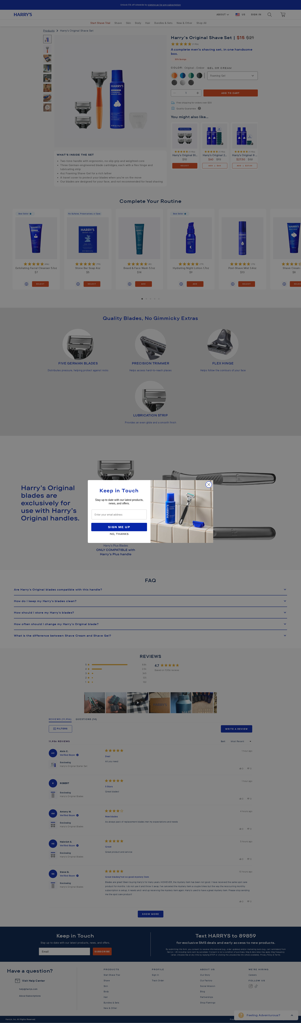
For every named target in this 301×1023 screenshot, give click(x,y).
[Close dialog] (209, 484)
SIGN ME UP (119, 527)
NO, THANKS (119, 533)
